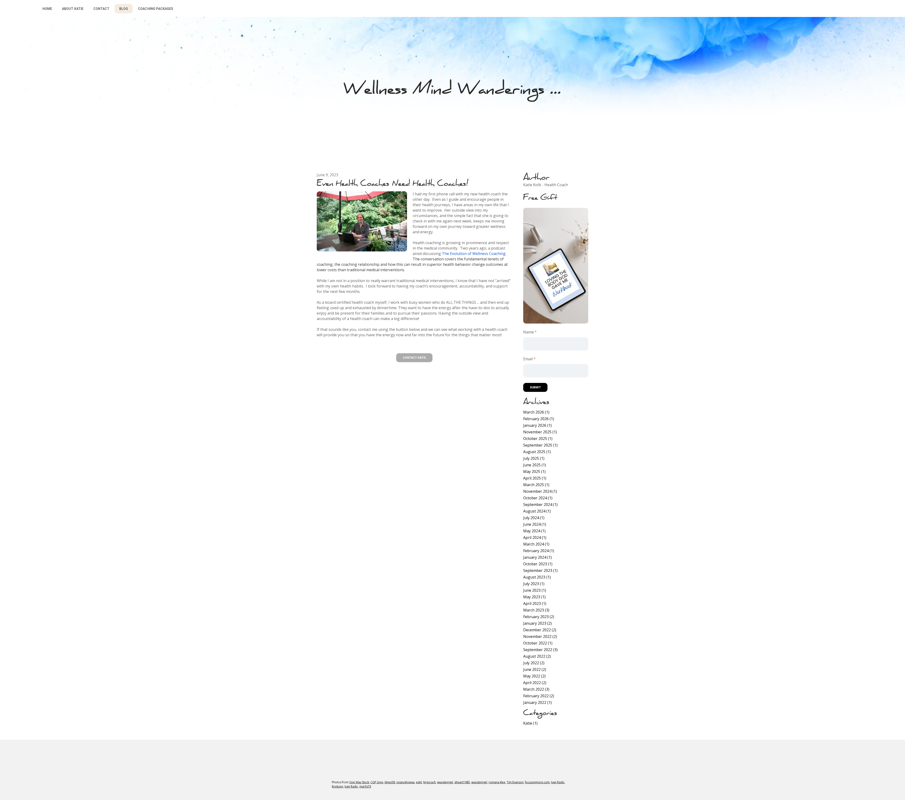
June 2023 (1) (534, 590)
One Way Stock (359, 782)
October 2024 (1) (537, 498)
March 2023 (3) (536, 610)
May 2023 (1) (534, 596)
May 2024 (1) (534, 530)
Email (528, 358)
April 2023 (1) (534, 603)
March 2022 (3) (536, 689)
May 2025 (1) (534, 471)
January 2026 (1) (537, 425)
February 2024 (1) (538, 550)
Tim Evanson (515, 782)
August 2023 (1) (537, 577)
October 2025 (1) (537, 438)
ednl (419, 782)
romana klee (497, 782)
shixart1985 (462, 782)
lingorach (429, 782)
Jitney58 (390, 782)
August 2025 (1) (537, 451)
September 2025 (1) (540, 445)
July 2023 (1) (533, 583)
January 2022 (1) (537, 702)
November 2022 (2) (540, 636)
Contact (101, 9)
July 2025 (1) (533, 458)
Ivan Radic (557, 782)
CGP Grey (376, 782)
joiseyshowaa (405, 782)
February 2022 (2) (538, 695)
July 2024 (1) (533, 517)
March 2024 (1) (536, 544)
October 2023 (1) (537, 563)
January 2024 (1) (537, 557)
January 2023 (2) (537, 623)
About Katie (72, 9)
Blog (123, 9)
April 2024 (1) (534, 537)
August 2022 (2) (537, 656)
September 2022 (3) (540, 649)
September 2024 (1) (540, 504)
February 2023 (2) (538, 616)
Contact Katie (414, 357)
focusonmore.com (537, 782)
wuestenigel (445, 782)
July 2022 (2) (533, 662)
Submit (535, 387)
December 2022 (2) (539, 629)
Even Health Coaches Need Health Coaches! (392, 183)
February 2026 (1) (538, 418)
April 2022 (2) (534, 682)
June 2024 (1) (534, 524)
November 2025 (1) (540, 432)
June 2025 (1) (534, 465)
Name (528, 332)
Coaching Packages (155, 9)
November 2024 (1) (540, 491)
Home (47, 9)
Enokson (337, 786)
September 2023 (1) (540, 570)
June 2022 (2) (534, 669)
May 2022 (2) (534, 676)
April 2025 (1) (534, 478)
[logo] (15, 8)
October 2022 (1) (537, 643)
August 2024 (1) (537, 511)
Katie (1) (530, 723)
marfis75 (365, 786)
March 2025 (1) (536, 484)
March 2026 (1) (536, 412)
